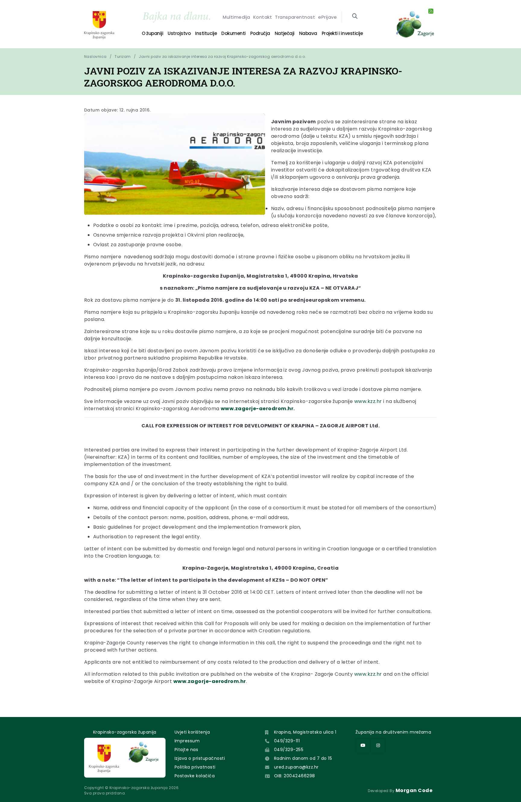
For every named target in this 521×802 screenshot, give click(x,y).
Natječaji (285, 33)
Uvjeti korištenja (192, 732)
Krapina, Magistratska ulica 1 (305, 732)
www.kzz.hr (368, 401)
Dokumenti (233, 33)
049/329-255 (288, 750)
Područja (260, 33)
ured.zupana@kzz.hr (296, 767)
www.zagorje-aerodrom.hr (257, 408)
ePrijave (327, 17)
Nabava (308, 33)
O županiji (152, 33)
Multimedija (236, 17)
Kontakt (262, 17)
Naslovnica (95, 56)
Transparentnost (295, 17)
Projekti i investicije (342, 33)
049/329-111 (287, 741)
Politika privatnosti (195, 767)
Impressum (187, 741)
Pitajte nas (186, 750)
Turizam (123, 56)
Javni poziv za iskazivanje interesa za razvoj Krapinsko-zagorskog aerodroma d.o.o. (222, 56)
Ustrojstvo (179, 33)
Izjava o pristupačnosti (200, 758)
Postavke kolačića (195, 776)
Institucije (206, 33)
